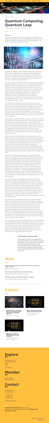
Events (6, 364)
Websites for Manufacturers (38, 418)
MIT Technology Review (11, 279)
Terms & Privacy (8, 367)
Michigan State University (12, 274)
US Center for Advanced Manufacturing (22, 1)
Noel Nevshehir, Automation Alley (13, 28)
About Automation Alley (10, 360)
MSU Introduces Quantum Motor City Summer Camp (19, 272)
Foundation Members (9, 379)
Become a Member (9, 378)
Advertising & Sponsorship (10, 361)
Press (6, 366)
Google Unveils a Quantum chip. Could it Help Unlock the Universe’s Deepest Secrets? (22, 266)
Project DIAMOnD (9, 1)
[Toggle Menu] (47, 4)
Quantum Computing (9, 17)
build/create (41, 419)
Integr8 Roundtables (36, 1)
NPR (7, 268)
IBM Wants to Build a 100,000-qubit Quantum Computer (19, 277)
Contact (6, 363)
